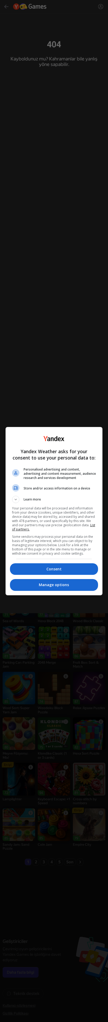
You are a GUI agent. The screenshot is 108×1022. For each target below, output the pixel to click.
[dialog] (54, 511)
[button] (54, 499)
